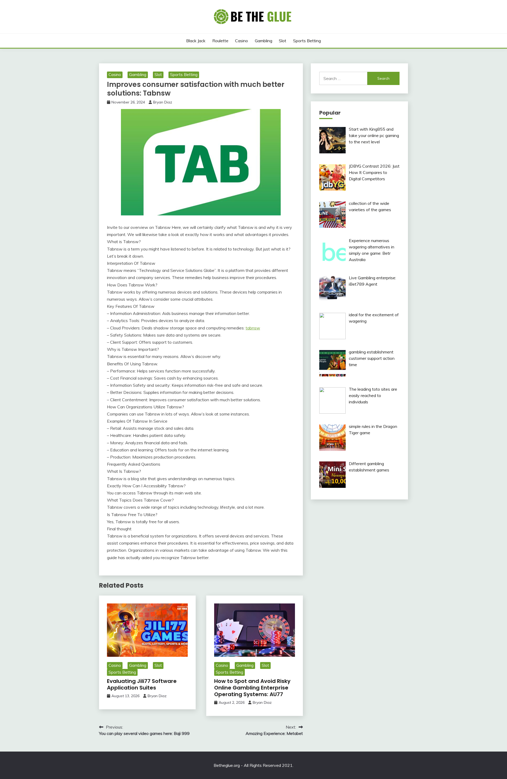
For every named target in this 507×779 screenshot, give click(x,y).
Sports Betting (307, 40)
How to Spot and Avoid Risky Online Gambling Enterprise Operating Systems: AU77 (252, 687)
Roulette (220, 40)
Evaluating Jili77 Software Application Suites (142, 684)
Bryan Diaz (162, 102)
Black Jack (195, 40)
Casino (241, 40)
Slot (282, 40)
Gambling (263, 40)
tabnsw (253, 328)
